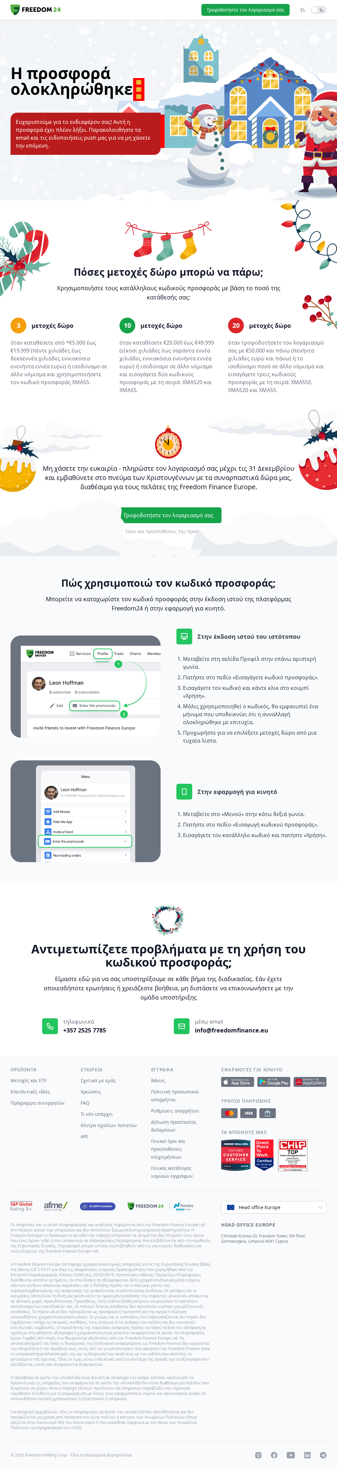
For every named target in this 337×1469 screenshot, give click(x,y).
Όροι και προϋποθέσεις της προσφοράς (168, 531)
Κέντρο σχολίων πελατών (109, 1125)
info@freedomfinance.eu (231, 1030)
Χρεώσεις (91, 1091)
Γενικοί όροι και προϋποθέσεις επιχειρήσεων (168, 1149)
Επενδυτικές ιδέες (30, 1091)
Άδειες (158, 1080)
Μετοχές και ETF (28, 1080)
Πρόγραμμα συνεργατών (38, 1103)
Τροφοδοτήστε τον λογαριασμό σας (245, 10)
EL (302, 10)
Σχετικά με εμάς (98, 1080)
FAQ (85, 1103)
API (84, 1136)
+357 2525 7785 (84, 1030)
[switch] (318, 10)
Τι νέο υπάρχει (97, 1114)
